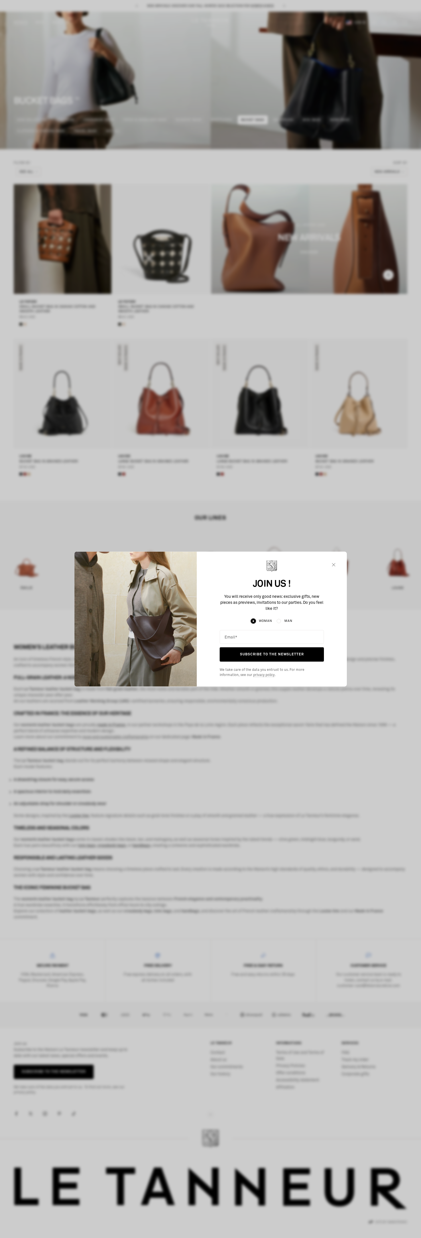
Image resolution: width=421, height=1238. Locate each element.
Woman (265, 620)
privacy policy (264, 675)
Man (288, 620)
